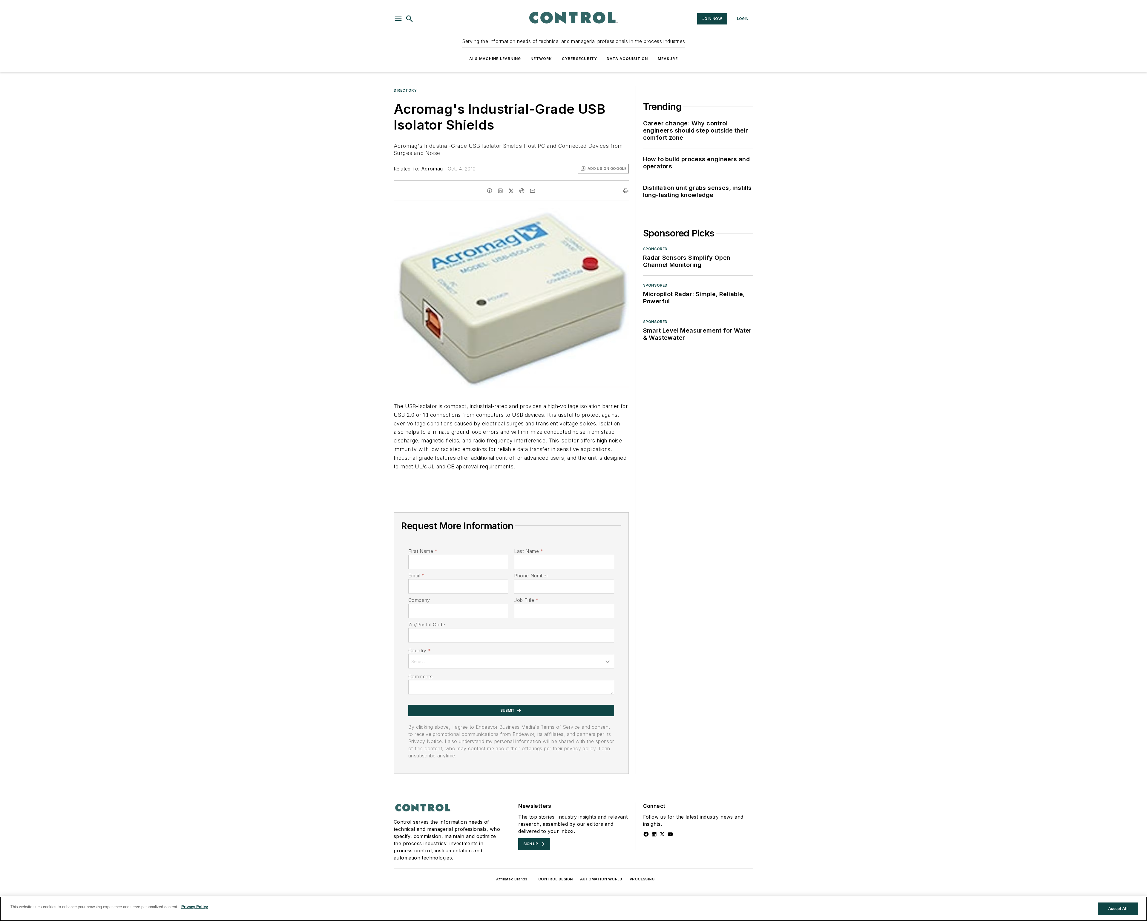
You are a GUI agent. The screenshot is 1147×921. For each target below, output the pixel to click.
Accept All (1117, 908)
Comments (420, 676)
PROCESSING (642, 879)
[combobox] (511, 661)
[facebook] (490, 191)
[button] (398, 18)
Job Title (526, 600)
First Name (422, 551)
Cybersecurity (579, 58)
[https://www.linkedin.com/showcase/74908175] (654, 834)
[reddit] (522, 191)
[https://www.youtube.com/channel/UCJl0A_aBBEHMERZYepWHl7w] (670, 834)
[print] (626, 191)
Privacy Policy (194, 907)
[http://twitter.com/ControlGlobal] (662, 834)
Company (419, 600)
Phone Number (531, 576)
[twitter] (511, 191)
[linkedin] (500, 191)
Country (419, 651)
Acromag (432, 169)
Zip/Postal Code (426, 625)
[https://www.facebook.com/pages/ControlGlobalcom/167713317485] (646, 834)
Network (541, 58)
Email (416, 576)
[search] (409, 18)
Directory (405, 90)
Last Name (528, 551)
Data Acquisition (627, 58)
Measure (668, 58)
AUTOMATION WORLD (601, 879)
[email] (533, 191)
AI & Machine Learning (495, 58)
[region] (573, 909)
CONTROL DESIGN (555, 879)
